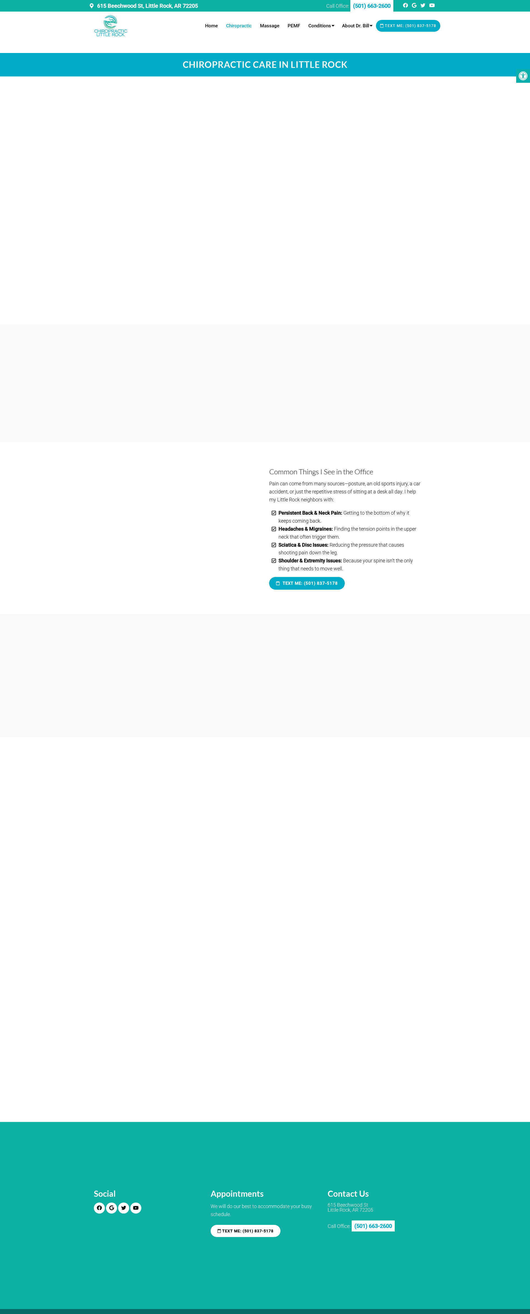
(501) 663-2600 (310, 1014)
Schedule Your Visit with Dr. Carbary (156, 807)
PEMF (294, 25)
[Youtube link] (432, 5)
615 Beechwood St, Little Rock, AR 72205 (147, 5)
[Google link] (414, 5)
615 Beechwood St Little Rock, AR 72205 (350, 1208)
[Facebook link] (406, 5)
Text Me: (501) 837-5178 (410, 25)
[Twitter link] (423, 5)
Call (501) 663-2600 (239, 807)
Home (211, 25)
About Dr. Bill (355, 25)
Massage (269, 25)
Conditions (319, 25)
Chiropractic (239, 25)
